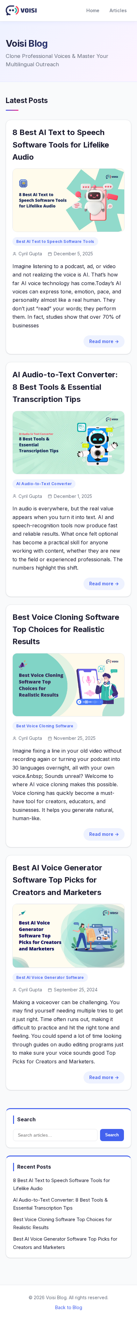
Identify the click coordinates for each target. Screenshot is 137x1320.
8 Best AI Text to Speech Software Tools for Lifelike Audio (60, 145)
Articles (118, 10)
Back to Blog (68, 1307)
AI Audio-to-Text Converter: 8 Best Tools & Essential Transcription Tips (65, 387)
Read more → (104, 341)
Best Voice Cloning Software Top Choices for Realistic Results (65, 629)
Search (112, 1134)
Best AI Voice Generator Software (50, 977)
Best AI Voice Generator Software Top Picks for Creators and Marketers (57, 880)
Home (92, 10)
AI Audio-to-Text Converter (44, 483)
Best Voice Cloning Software (45, 726)
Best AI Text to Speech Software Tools (55, 241)
